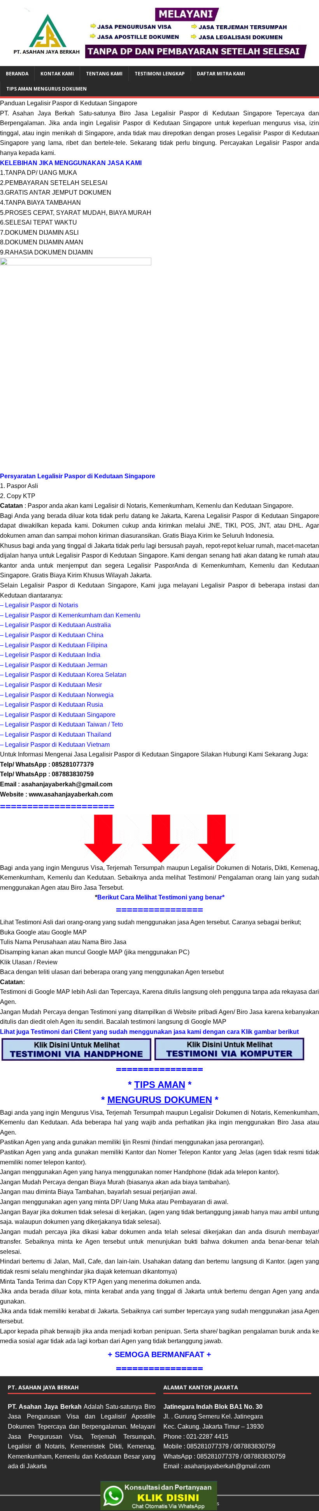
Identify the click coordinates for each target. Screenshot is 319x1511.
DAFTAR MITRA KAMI (221, 73)
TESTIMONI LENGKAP (160, 73)
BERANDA (17, 73)
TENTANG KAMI (104, 73)
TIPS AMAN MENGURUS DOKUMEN (46, 88)
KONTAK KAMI (57, 73)
